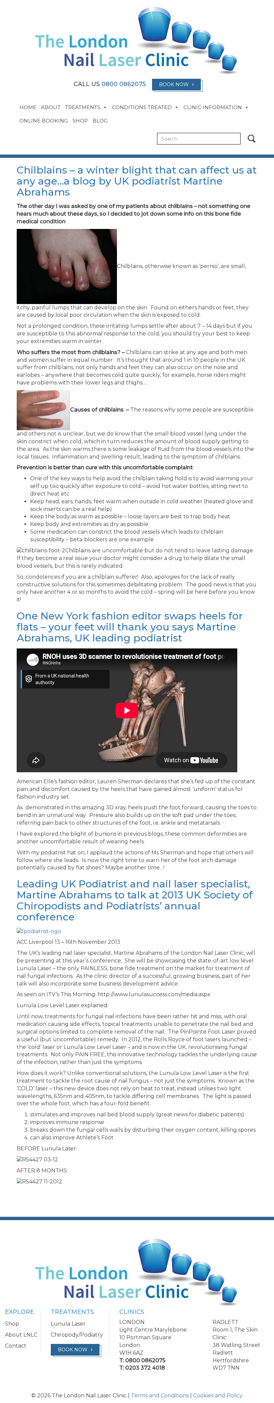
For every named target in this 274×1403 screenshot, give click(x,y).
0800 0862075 (124, 84)
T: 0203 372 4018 (142, 1368)
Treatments (82, 107)
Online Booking (43, 120)
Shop (80, 120)
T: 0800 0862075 (142, 1360)
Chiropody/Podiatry (77, 1335)
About (50, 107)
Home (27, 107)
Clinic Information (212, 107)
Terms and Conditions (160, 1395)
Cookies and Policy (218, 1395)
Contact (15, 1346)
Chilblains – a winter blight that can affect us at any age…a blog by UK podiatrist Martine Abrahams (137, 181)
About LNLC (21, 1335)
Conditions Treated (142, 107)
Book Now (174, 84)
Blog (100, 120)
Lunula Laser (68, 1324)
